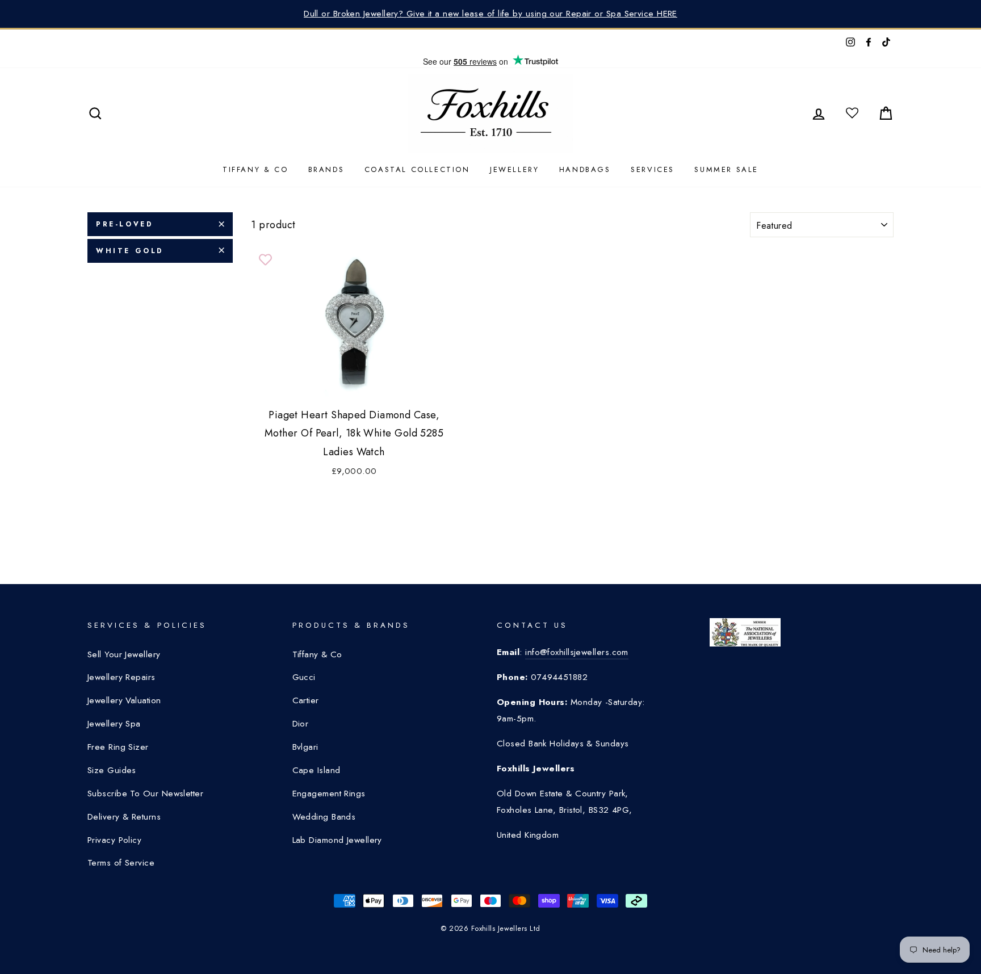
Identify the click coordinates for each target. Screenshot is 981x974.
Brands (326, 169)
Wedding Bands (324, 817)
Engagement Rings (329, 793)
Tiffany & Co (255, 169)
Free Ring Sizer (118, 747)
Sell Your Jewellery (124, 654)
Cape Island (316, 770)
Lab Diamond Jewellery (337, 840)
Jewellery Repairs (121, 677)
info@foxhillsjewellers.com (576, 652)
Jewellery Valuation (124, 700)
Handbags (585, 169)
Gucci (304, 677)
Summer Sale (726, 169)
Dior (300, 723)
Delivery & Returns (124, 817)
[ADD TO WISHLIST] (265, 260)
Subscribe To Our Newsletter (145, 793)
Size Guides (111, 770)
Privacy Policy (114, 840)
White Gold (130, 250)
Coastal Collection (417, 169)
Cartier (305, 700)
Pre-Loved (124, 224)
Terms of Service (120, 863)
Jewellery (514, 169)
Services (652, 169)
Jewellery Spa (114, 723)
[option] (490, 14)
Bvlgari (305, 747)
